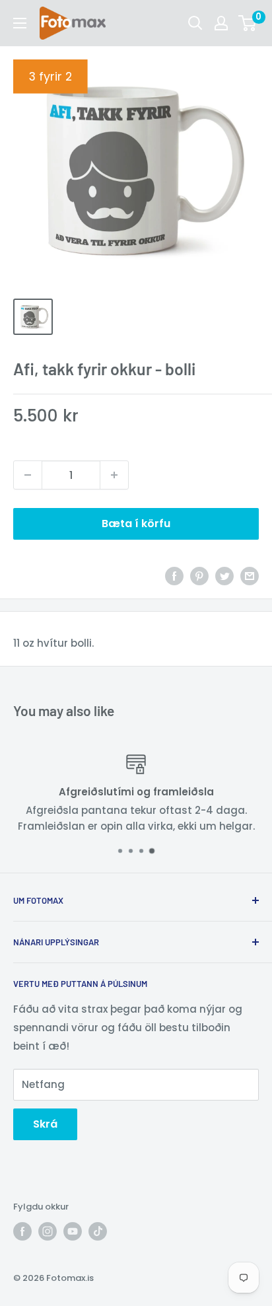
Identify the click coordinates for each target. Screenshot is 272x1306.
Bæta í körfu (136, 523)
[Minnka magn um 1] (28, 475)
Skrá (45, 1124)
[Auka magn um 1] (114, 475)
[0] (248, 23)
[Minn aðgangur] (221, 23)
